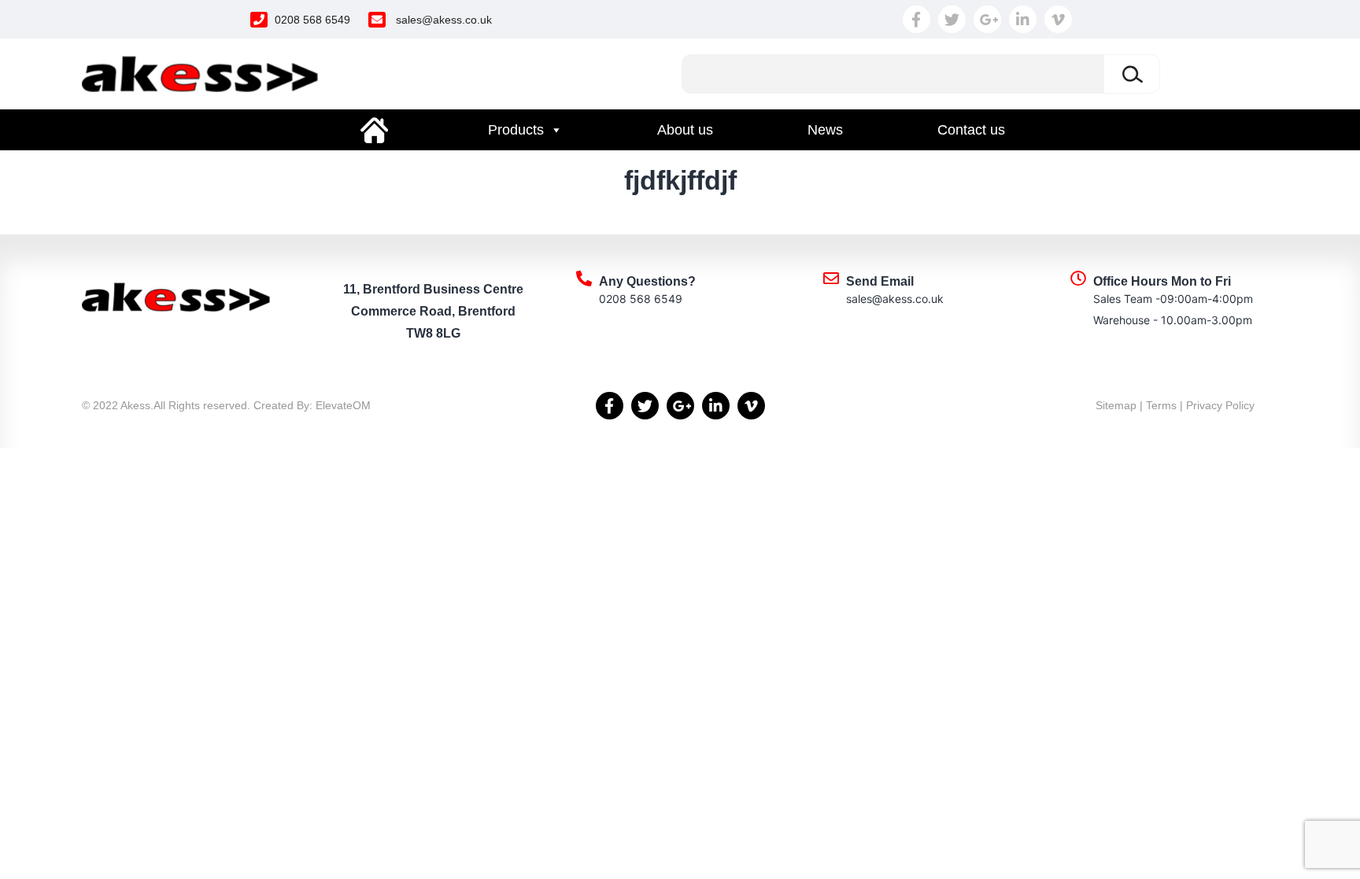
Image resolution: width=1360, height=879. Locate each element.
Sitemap (1116, 405)
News (825, 130)
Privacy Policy (1220, 405)
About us (685, 130)
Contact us (971, 130)
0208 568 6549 (312, 19)
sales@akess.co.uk (444, 19)
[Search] (1131, 74)
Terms (1161, 405)
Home (375, 130)
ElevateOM (343, 405)
